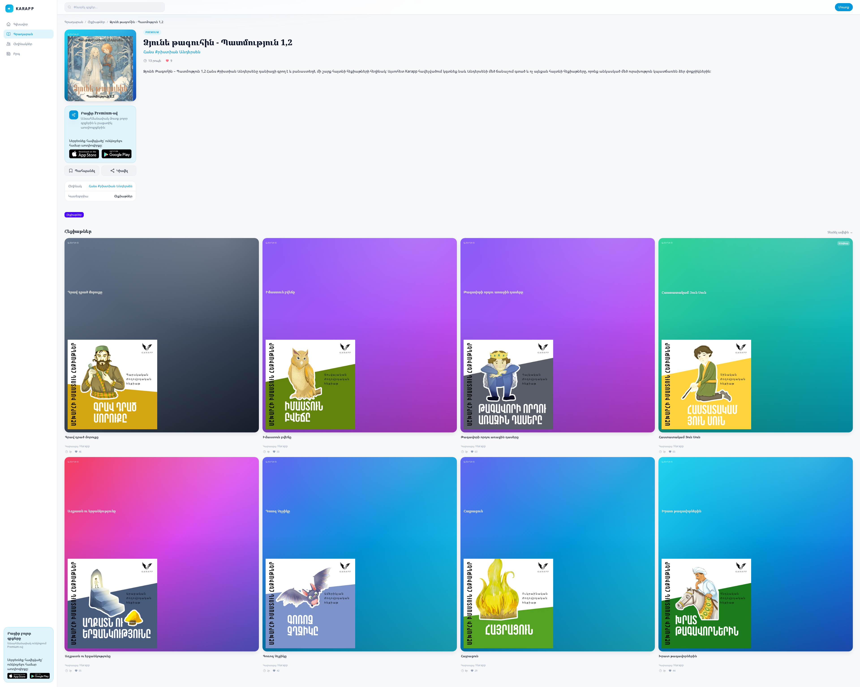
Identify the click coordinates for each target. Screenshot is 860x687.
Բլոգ (16, 54)
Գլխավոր (20, 24)
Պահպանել (85, 170)
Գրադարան (23, 34)
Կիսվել (122, 170)
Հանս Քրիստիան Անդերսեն (110, 186)
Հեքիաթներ (96, 22)
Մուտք (843, 7)
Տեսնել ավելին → (840, 232)
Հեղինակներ (22, 44)
